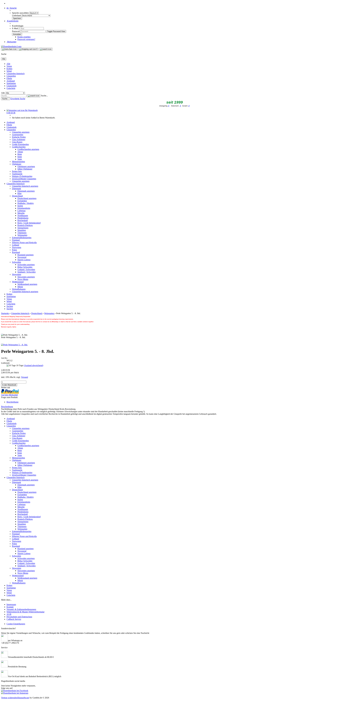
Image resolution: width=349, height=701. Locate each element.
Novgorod (21, 257)
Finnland (16, 240)
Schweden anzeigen (26, 264)
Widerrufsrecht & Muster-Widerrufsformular (25, 612)
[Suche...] (33, 95)
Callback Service (14, 619)
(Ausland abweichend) (33, 365)
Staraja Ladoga (23, 260)
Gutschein (11, 88)
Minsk (20, 286)
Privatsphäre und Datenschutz (19, 617)
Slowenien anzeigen (26, 277)
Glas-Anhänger (18, 139)
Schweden (16, 262)
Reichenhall (22, 220)
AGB (9, 614)
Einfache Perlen (19, 137)
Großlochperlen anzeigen (28, 149)
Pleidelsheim (22, 218)
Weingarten (22, 235)
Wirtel (9, 71)
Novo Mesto (22, 279)
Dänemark (16, 188)
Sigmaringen (22, 228)
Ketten (9, 68)
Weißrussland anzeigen (27, 284)
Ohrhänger (16, 164)
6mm (19, 156)
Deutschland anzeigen (26, 198)
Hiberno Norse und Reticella (24, 242)
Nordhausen (22, 215)
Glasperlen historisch (16, 73)
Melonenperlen (18, 161)
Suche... (44, 95)
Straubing (21, 230)
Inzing (20, 206)
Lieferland (16, 15)
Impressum (11, 604)
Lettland (15, 245)
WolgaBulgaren (18, 289)
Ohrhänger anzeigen (26, 166)
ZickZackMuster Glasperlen (24, 179)
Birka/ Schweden (24, 267)
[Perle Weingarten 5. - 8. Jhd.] (14, 345)
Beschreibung (12, 402)
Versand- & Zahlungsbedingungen (21, 609)
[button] (12, 8)
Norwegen (16, 247)
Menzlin (21, 213)
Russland (16, 252)
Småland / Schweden (26, 272)
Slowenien (16, 274)
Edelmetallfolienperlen (21, 237)
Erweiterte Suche (17, 98)
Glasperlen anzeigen (20, 132)
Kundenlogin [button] (12, 21)
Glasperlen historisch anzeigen (25, 186)
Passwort (16, 31)
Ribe (19, 193)
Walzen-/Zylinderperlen (22, 176)
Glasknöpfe (11, 86)
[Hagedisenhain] (11, 46)
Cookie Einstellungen (16, 624)
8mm (19, 154)
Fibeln (9, 78)
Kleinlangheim (23, 208)
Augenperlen (17, 134)
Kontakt (10, 607)
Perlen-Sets (17, 171)
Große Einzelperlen (20, 144)
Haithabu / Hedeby (25, 203)
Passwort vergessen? (26, 39)
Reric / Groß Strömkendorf (29, 223)
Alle (8, 64)
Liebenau (21, 210)
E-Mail (15, 28)
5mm (19, 159)
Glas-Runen (17, 142)
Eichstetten (22, 201)
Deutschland (17, 196)
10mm (20, 152)
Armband (11, 81)
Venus (9, 66)
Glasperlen (11, 76)
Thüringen (21, 233)
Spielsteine (11, 83)
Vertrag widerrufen (9, 698)
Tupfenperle (17, 174)
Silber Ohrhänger (24, 169)
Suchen (10, 306)
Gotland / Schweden (26, 269)
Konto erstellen (24, 37)
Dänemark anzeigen (26, 191)
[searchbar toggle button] (45, 49)
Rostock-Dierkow (25, 225)
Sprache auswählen (20, 13)
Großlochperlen (18, 147)
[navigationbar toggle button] (9, 49)
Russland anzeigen (25, 255)
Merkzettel (11, 42)
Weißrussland (18, 282)
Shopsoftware (23, 698)
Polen (14, 250)
